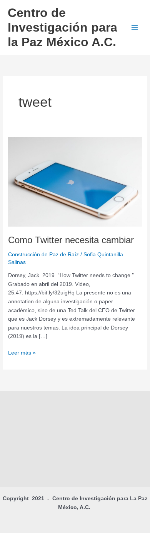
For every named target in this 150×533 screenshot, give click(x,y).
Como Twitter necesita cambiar (71, 240)
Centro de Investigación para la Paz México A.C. (62, 27)
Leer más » (22, 352)
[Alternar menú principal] (135, 27)
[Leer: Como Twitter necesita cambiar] (75, 181)
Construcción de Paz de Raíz (43, 254)
